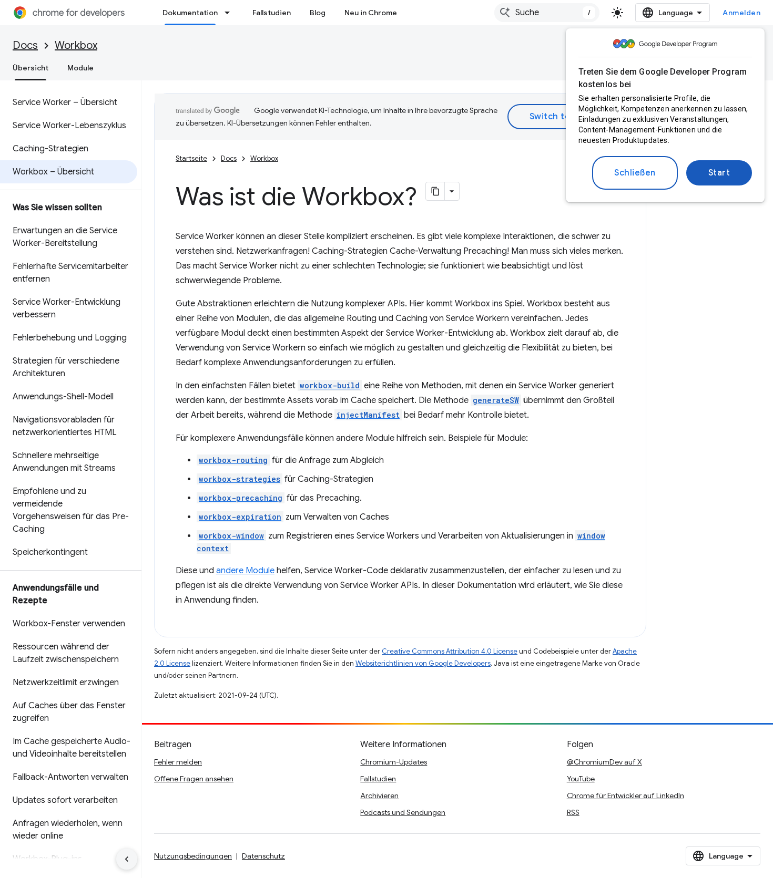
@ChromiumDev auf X (604, 762)
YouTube (581, 778)
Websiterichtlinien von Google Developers (423, 663)
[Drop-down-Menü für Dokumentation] (230, 12)
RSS (573, 812)
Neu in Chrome (370, 12)
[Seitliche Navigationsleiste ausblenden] (126, 859)
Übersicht (30, 68)
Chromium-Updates (393, 762)
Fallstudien (271, 12)
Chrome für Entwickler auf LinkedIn (625, 795)
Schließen (635, 173)
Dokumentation (190, 12)
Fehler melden (178, 762)
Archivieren (379, 795)
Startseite (191, 158)
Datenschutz (263, 856)
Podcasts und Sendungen (402, 812)
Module (80, 68)
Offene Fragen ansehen (193, 778)
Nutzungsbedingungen (193, 856)
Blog (318, 12)
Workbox (76, 45)
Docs (25, 45)
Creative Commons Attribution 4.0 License (449, 651)
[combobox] (546, 12)
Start (719, 173)
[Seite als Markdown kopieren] (435, 191)
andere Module (245, 570)
